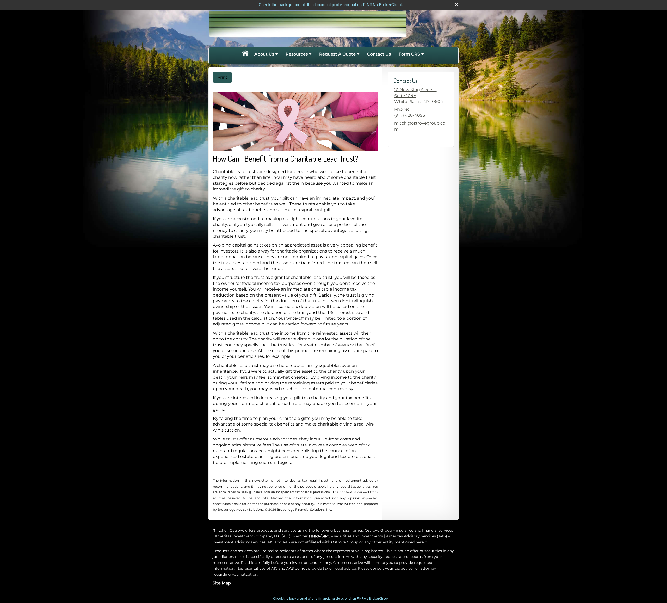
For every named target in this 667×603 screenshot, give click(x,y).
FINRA (314, 536)
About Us (264, 54)
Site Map (222, 583)
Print (222, 77)
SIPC (326, 536)
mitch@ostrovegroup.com (419, 126)
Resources (297, 54)
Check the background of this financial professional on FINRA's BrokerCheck (331, 4)
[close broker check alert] (456, 5)
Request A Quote (337, 54)
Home (244, 54)
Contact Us (379, 54)
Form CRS (409, 54)
